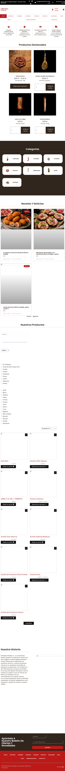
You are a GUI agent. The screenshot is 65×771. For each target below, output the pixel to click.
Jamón (5, 378)
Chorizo (5, 399)
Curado (5, 371)
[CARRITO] (63, 9)
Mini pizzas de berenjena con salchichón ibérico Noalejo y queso (47, 253)
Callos (5, 397)
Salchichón (6, 423)
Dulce (4, 404)
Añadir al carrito (7, 466)
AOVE (61, 16)
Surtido (5, 383)
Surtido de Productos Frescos (12, 612)
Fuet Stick (4, 461)
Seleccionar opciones (20, 86)
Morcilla (5, 416)
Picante (5, 421)
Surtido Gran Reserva (9, 537)
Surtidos (10, 16)
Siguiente (35, 316)
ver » (4, 256)
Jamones (19, 16)
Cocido (5, 369)
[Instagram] (59, 766)
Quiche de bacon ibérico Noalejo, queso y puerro (16, 308)
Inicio (3, 16)
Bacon (5, 392)
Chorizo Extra (35, 574)
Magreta (5, 411)
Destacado (6, 374)
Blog (9, 19)
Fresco (5, 376)
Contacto (54, 19)
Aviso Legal (21, 766)
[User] (30, 3)
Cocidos (36, 16)
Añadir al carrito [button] (50, 87)
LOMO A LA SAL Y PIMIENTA (11, 499)
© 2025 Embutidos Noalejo (9, 766)
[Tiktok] (61, 766)
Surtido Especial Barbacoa (40, 537)
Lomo (4, 409)
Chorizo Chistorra (36, 499)
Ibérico (5, 407)
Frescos (45, 16)
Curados (28, 16)
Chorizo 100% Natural (38, 461)
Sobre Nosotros (31, 19)
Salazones (54, 16)
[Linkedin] (62, 766)
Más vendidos (7, 414)
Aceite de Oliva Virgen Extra (11, 367)
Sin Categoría (7, 364)
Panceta (5, 418)
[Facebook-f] (57, 766)
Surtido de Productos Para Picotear (14, 574)
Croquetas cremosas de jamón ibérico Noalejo (15, 253)
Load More (28, 623)
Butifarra (5, 395)
